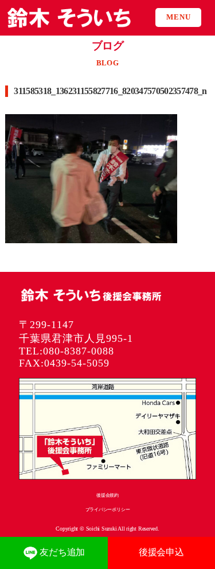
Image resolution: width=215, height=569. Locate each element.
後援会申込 (161, 552)
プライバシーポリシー (107, 509)
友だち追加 (62, 552)
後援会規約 (107, 495)
